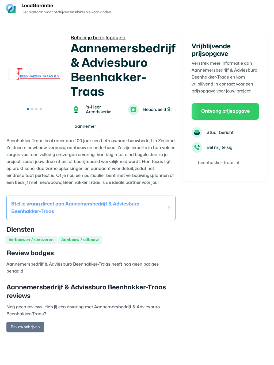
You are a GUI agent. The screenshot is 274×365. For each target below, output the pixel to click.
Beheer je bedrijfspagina (98, 38)
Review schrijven (25, 327)
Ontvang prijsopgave (225, 111)
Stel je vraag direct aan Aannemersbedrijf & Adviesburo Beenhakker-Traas (75, 208)
